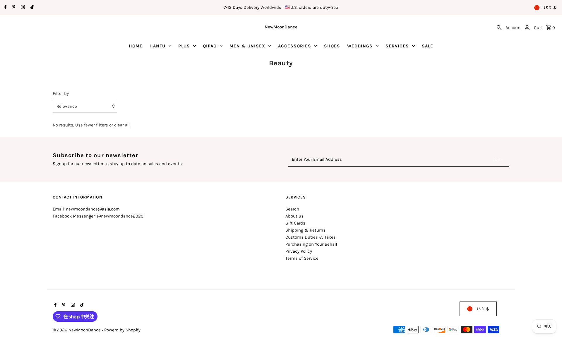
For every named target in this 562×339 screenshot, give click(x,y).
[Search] (499, 27)
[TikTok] (31, 7)
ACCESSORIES (294, 46)
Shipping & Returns (305, 230)
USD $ (549, 7)
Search (292, 209)
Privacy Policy (298, 251)
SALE (427, 46)
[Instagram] (22, 7)
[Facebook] (5, 7)
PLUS (184, 46)
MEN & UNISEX (247, 46)
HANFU (157, 46)
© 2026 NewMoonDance (77, 330)
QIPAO (210, 46)
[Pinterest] (13, 7)
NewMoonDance (281, 27)
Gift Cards (295, 223)
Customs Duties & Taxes (310, 237)
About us (294, 216)
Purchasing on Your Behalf (311, 244)
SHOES (332, 46)
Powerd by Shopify (122, 330)
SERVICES (397, 46)
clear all (122, 125)
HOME (136, 46)
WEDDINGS (360, 46)
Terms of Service (301, 258)
